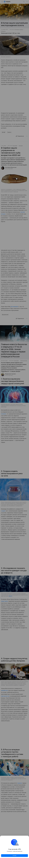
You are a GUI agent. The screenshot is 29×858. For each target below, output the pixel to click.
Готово (14, 855)
